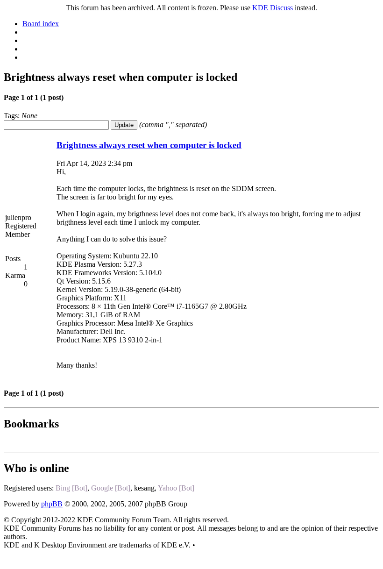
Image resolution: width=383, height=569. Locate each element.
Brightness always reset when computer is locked (149, 145)
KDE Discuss (272, 8)
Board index (40, 24)
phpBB (52, 504)
